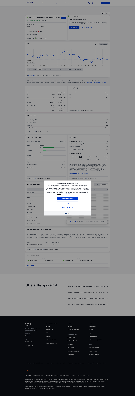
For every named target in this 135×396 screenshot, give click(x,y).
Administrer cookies (67, 207)
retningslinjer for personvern (71, 193)
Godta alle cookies (67, 198)
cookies (59, 193)
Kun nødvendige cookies (67, 203)
